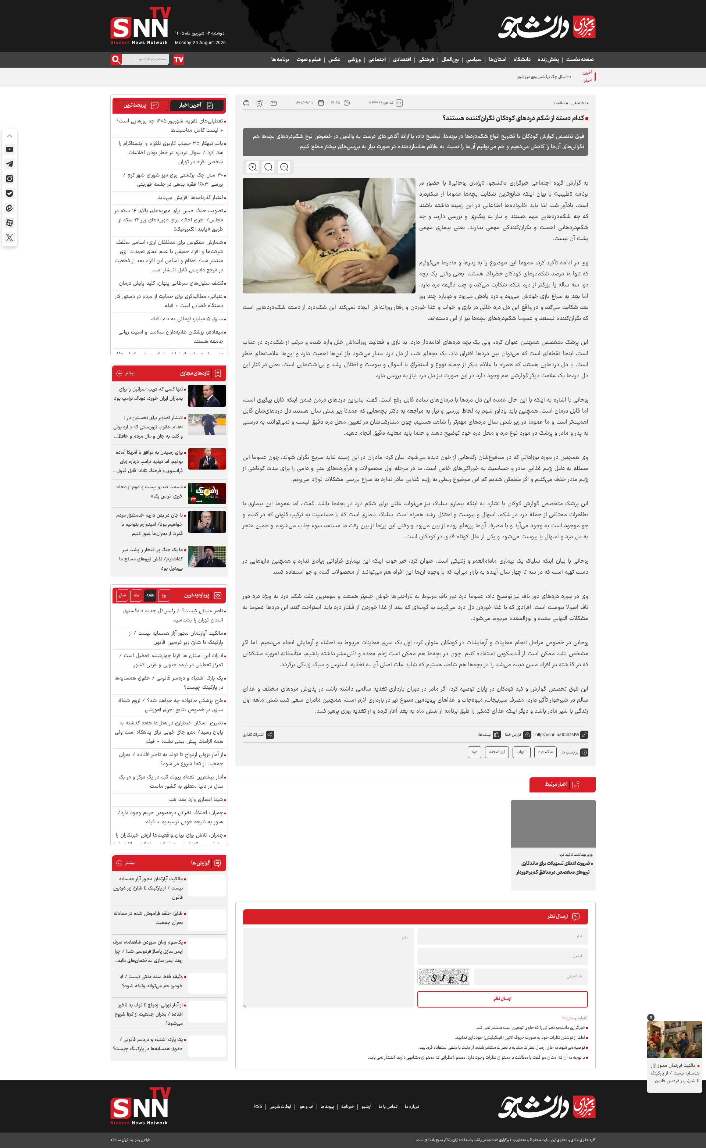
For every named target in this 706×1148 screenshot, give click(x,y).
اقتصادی (402, 60)
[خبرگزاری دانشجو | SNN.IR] (547, 27)
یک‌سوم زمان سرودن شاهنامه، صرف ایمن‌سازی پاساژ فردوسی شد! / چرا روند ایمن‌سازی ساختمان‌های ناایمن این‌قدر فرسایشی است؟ (148, 952)
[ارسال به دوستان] (273, 103)
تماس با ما (388, 1107)
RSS (258, 1107)
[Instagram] (9, 178)
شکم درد (545, 752)
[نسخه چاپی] (246, 103)
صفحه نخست (580, 60)
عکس (334, 60)
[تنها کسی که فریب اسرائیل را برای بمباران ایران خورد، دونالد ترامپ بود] (207, 396)
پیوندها (327, 1107)
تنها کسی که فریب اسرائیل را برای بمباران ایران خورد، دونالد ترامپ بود (148, 394)
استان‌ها (497, 60)
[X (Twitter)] (9, 237)
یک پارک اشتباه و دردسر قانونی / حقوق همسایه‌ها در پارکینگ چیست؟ (168, 683)
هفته (150, 595)
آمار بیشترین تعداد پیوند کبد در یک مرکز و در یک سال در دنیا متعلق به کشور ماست (171, 782)
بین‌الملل (450, 60)
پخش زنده (548, 60)
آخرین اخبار (190, 105)
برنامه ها (280, 60)
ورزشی (354, 60)
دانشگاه (522, 60)
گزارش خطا (513, 734)
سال (122, 595)
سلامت (559, 103)
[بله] (9, 193)
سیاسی (474, 60)
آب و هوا (306, 1107)
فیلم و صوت (309, 60)
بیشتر (125, 373)
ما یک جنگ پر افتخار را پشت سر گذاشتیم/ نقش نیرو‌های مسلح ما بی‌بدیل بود (151, 559)
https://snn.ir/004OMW (557, 734)
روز (164, 595)
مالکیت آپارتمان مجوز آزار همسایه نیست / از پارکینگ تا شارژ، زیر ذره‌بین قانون (176, 638)
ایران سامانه (119, 1140)
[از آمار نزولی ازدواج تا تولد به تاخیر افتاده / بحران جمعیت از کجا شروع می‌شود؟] (207, 1012)
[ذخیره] (260, 103)
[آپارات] (9, 223)
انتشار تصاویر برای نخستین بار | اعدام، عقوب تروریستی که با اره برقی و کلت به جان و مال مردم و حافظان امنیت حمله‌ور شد (148, 427)
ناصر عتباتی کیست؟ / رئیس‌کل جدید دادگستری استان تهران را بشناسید (173, 616)
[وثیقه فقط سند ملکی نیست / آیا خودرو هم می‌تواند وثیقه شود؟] (207, 983)
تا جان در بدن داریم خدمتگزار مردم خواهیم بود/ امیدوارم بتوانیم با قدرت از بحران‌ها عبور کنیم (149, 524)
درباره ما (412, 1107)
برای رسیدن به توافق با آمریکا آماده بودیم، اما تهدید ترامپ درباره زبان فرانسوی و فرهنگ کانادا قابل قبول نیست (149, 462)
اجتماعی (377, 60)
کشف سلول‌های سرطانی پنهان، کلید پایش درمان (171, 283)
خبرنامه (347, 1107)
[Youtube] (9, 149)
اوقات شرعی (280, 1107)
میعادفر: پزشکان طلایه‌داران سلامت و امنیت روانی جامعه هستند (170, 337)
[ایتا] (9, 208)
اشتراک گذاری (253, 735)
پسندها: (484, 735)
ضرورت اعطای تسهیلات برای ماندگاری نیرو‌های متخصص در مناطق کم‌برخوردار (553, 868)
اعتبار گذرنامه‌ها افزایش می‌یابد (190, 198)
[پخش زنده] (178, 59)
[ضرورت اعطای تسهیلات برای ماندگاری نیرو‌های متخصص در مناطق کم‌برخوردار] (553, 823)
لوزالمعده (497, 752)
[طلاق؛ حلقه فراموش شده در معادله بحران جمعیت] (207, 920)
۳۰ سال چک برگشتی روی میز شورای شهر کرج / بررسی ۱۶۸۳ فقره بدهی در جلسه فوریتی (501, 77)
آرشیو (366, 1107)
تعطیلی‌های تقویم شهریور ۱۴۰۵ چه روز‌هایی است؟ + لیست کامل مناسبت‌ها (170, 126)
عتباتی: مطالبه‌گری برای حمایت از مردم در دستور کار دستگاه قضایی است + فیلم (169, 301)
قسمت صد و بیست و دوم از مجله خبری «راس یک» (150, 492)
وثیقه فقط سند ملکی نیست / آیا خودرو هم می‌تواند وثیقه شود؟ (151, 982)
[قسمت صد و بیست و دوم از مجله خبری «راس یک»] (207, 494)
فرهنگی (426, 60)
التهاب (522, 752)
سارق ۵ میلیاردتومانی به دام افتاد (187, 319)
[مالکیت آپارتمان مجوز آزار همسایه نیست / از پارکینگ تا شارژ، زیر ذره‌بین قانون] (207, 885)
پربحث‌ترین (135, 105)
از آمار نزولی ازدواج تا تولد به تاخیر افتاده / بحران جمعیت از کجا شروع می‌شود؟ (171, 760)
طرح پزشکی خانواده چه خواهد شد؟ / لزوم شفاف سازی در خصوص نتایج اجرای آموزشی (170, 705)
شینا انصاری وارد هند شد (196, 800)
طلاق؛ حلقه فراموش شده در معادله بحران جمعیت (148, 918)
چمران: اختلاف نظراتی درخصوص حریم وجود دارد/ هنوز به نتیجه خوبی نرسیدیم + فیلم (170, 818)
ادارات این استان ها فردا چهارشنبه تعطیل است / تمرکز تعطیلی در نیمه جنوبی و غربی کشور (171, 661)
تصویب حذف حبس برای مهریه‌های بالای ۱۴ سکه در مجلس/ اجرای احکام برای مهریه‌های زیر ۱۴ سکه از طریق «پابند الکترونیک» (169, 220)
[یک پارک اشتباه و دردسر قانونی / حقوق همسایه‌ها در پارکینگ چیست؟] (207, 1046)
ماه (136, 595)
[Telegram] (9, 164)
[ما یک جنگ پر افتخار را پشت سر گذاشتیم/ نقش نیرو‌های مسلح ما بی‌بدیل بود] (207, 556)
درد (474, 752)
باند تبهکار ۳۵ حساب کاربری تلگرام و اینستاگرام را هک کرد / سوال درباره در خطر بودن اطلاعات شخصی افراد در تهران (171, 153)
